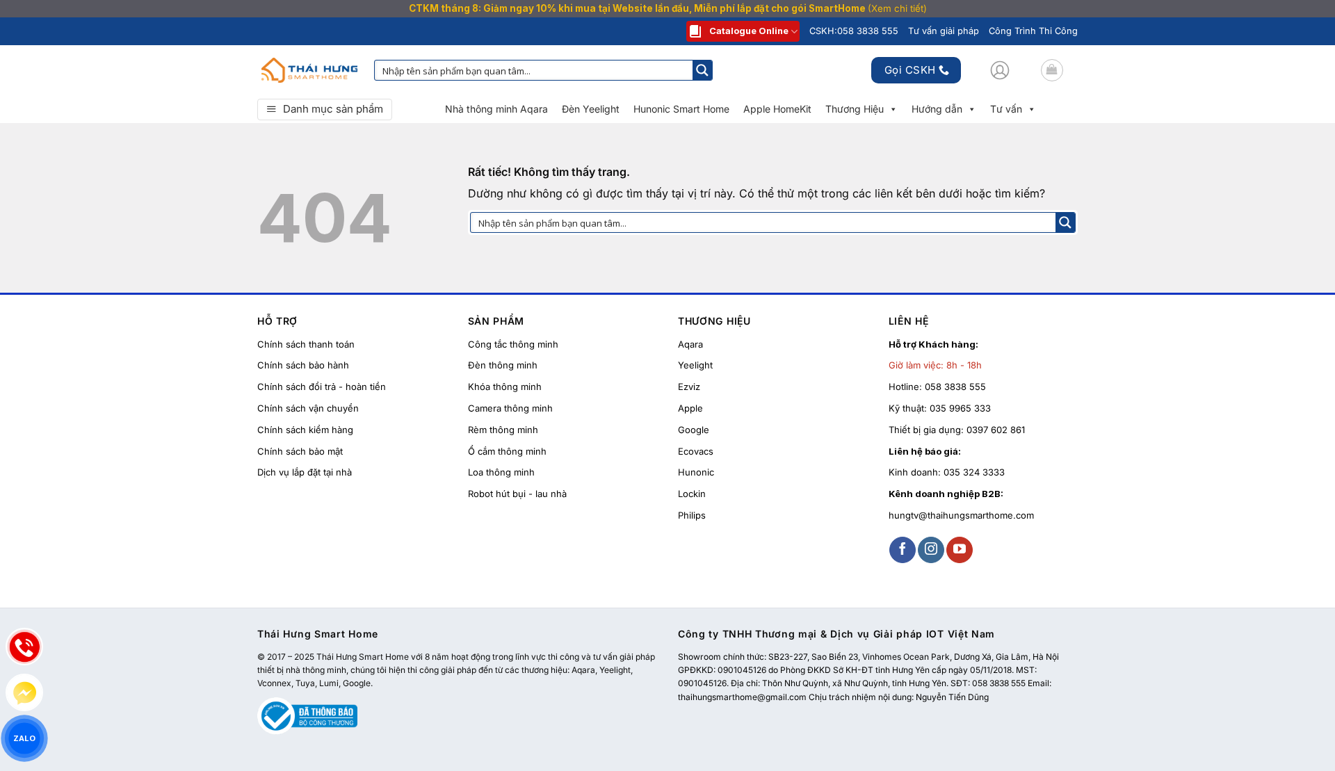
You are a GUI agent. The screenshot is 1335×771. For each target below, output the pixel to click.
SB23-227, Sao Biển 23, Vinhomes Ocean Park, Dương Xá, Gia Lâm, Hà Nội (913, 656)
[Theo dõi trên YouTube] (959, 550)
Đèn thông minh (502, 365)
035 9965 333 (960, 408)
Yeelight (695, 365)
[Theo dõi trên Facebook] (902, 550)
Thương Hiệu (854, 109)
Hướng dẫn (937, 109)
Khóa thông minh (505, 386)
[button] (1000, 70)
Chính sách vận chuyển (308, 408)
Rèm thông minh (503, 429)
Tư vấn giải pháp (943, 31)
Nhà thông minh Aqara (496, 109)
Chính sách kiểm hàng (305, 429)
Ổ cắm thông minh (507, 451)
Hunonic (696, 472)
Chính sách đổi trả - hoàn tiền (321, 386)
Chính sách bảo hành (303, 365)
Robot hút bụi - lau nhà (517, 493)
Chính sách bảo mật (300, 451)
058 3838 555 (955, 386)
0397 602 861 (995, 429)
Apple (690, 408)
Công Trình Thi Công (1033, 31)
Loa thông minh (501, 472)
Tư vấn (1006, 109)
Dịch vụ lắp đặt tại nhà (304, 472)
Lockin (692, 493)
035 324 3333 (974, 472)
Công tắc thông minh (513, 344)
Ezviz (689, 386)
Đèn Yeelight (591, 109)
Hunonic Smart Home (681, 109)
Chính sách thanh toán (306, 344)
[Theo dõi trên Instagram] (931, 550)
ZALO (24, 738)
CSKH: (853, 31)
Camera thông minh (510, 408)
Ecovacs (695, 451)
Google (693, 429)
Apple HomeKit (777, 109)
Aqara (690, 344)
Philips (692, 515)
